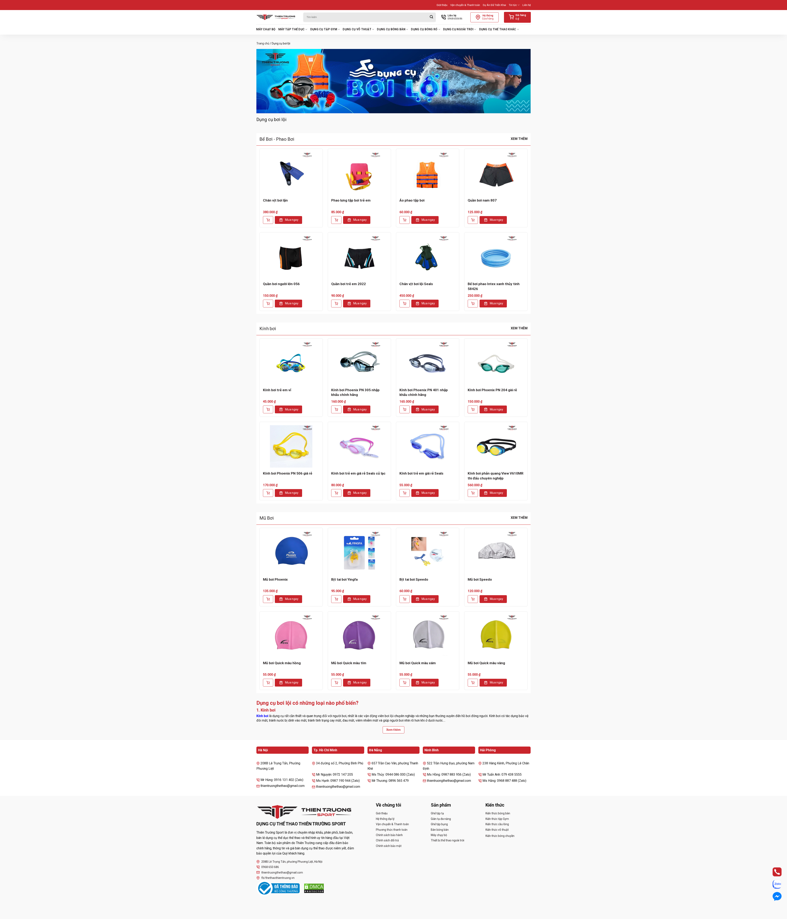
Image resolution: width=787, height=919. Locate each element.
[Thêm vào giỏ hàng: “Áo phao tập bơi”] (404, 220)
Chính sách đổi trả (387, 840)
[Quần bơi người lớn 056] (291, 257)
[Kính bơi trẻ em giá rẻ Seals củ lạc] (359, 446)
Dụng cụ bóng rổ (424, 29)
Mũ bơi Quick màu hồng (282, 663)
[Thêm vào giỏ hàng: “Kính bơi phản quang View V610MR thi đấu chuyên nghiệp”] (473, 493)
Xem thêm (519, 139)
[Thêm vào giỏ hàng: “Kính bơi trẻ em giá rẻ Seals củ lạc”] (336, 493)
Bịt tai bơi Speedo (413, 579)
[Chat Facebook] (773, 896)
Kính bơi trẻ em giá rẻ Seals (421, 473)
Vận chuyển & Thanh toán (465, 5)
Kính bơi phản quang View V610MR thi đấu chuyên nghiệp (495, 475)
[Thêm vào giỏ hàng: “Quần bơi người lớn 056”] (268, 303)
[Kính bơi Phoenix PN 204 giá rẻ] (496, 363)
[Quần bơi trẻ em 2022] (359, 257)
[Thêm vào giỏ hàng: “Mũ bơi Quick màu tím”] (336, 683)
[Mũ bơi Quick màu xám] (427, 636)
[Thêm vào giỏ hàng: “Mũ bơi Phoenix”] (268, 599)
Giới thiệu (442, 5)
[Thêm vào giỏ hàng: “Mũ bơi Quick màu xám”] (404, 683)
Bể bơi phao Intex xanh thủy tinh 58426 (494, 286)
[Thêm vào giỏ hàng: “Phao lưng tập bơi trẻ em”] (336, 220)
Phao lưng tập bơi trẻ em (351, 200)
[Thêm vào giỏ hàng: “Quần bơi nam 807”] (473, 220)
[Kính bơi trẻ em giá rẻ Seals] (427, 446)
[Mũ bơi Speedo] (496, 552)
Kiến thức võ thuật (497, 829)
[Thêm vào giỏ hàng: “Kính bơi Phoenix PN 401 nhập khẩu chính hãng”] (404, 409)
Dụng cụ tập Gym (323, 29)
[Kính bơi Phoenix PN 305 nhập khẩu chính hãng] (359, 363)
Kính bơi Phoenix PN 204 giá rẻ (492, 390)
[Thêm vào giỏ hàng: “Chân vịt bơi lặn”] (268, 220)
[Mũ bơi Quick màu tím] (359, 636)
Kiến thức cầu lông (497, 824)
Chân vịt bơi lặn (275, 200)
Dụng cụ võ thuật (357, 29)
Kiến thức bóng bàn (498, 813)
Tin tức (513, 5)
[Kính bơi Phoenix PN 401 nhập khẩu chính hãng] (427, 363)
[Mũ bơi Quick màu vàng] (496, 636)
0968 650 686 (270, 867)
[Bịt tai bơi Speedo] (427, 552)
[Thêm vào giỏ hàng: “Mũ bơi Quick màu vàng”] (473, 683)
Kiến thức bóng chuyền (500, 835)
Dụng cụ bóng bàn (391, 29)
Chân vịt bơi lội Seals (416, 284)
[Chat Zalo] (773, 884)
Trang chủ (262, 43)
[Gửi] (431, 17)
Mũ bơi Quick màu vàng (486, 663)
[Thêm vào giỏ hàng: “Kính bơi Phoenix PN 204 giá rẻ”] (473, 409)
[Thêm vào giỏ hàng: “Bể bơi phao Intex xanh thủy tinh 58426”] (473, 303)
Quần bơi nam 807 (482, 200)
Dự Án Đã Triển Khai (494, 5)
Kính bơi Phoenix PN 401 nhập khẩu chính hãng (423, 392)
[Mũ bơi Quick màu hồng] (291, 636)
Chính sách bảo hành (389, 835)
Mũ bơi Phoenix (275, 579)
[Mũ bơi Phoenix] (291, 552)
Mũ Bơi (266, 518)
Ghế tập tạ (437, 813)
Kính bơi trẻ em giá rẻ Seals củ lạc (358, 473)
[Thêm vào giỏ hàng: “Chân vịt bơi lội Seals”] (404, 303)
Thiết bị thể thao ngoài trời (447, 840)
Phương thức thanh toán (391, 829)
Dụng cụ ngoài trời (458, 29)
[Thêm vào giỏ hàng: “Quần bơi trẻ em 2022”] (336, 303)
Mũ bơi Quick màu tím (348, 663)
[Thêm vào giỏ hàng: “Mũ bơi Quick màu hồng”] (268, 683)
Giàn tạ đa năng (441, 818)
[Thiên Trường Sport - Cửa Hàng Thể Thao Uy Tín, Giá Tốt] (276, 17)
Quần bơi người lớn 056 (281, 284)
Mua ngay (291, 219)
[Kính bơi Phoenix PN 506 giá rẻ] (291, 446)
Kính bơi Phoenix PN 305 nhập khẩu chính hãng (355, 392)
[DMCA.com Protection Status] (314, 888)
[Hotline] (773, 872)
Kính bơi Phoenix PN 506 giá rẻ (287, 473)
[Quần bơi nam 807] (496, 173)
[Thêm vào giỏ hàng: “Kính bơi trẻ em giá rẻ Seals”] (404, 493)
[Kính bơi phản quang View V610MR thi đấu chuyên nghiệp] (496, 446)
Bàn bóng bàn (440, 829)
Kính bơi (267, 328)
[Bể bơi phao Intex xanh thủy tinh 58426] (496, 257)
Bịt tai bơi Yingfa (344, 579)
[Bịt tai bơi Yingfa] (359, 552)
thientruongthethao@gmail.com (282, 872)
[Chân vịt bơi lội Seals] (427, 257)
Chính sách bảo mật (388, 846)
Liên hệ (526, 5)
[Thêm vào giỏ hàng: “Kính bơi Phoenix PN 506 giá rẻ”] (268, 493)
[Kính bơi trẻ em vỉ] (291, 363)
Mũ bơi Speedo (480, 579)
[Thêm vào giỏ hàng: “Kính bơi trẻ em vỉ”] (268, 409)
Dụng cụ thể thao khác (497, 29)
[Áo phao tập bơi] (427, 173)
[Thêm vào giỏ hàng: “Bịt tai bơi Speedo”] (404, 599)
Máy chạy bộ (265, 29)
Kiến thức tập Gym (497, 818)
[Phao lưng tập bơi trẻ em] (359, 173)
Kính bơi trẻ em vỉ (277, 390)
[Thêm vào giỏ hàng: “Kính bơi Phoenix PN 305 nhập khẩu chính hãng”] (336, 409)
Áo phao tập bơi (411, 200)
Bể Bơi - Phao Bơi (276, 139)
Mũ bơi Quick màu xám (417, 663)
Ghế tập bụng (439, 824)
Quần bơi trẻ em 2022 (348, 284)
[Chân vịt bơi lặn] (291, 173)
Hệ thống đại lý (385, 818)
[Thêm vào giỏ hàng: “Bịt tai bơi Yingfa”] (336, 599)
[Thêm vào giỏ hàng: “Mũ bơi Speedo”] (473, 599)
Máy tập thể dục (291, 29)
